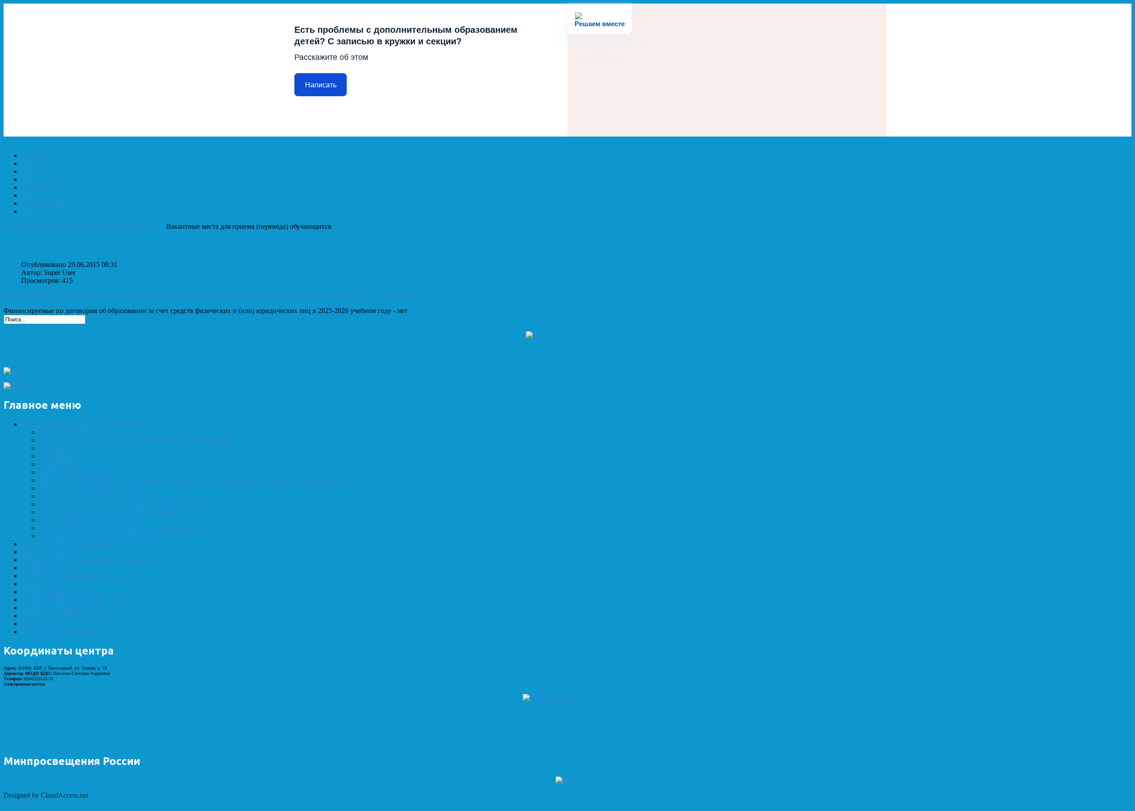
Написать (321, 85)
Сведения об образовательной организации (97, 226)
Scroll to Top (22, 803)
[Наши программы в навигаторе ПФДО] (17, 386)
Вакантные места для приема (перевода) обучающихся (154, 245)
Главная (15, 226)
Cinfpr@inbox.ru (63, 684)
